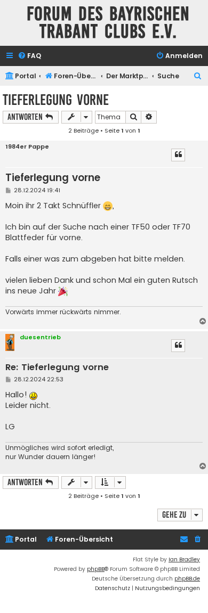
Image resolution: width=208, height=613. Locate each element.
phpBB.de (187, 579)
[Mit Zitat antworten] (178, 155)
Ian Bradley (184, 559)
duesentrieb (40, 337)
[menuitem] (29, 56)
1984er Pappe (27, 146)
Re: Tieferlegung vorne (57, 367)
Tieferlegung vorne (56, 100)
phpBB (96, 569)
